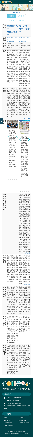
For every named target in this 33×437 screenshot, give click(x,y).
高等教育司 (21, 417)
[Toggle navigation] (30, 2)
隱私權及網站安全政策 (12, 431)
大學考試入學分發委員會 (24, 422)
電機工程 (10, 41)
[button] (9, 179)
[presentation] (8, 137)
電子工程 (22, 41)
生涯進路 (12, 20)
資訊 (9, 37)
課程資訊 (21, 16)
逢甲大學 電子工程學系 (24, 28)
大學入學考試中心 (8, 420)
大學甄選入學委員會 (8, 422)
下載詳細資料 (26, 118)
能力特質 (21, 20)
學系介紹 (12, 16)
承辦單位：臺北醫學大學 (13, 400)
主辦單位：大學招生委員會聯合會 (15, 398)
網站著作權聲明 (21, 431)
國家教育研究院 (22, 420)
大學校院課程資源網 (8, 425)
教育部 (5, 417)
